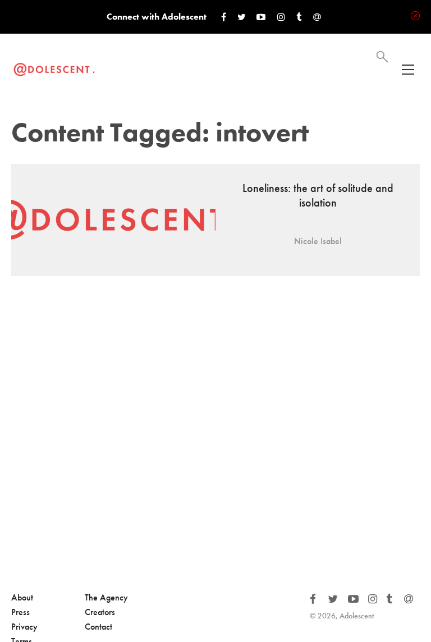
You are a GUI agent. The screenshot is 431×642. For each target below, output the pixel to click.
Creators (100, 612)
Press (20, 612)
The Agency (106, 597)
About (22, 597)
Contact (98, 626)
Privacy (24, 626)
